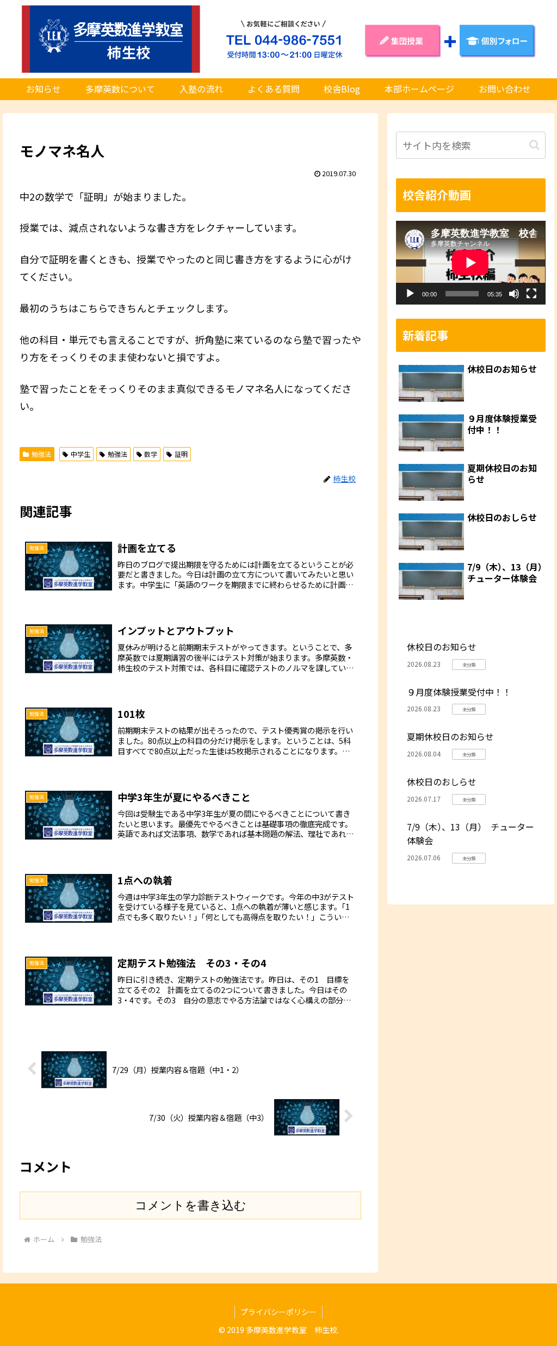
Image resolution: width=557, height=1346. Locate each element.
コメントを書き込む (190, 1205)
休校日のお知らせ (441, 646)
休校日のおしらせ (441, 781)
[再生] (410, 293)
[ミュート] (514, 293)
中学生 (80, 453)
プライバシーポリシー (278, 1311)
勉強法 (41, 453)
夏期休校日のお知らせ (450, 736)
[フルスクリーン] (531, 293)
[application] (470, 263)
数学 (150, 453)
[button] (534, 145)
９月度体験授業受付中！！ (459, 691)
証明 (181, 453)
